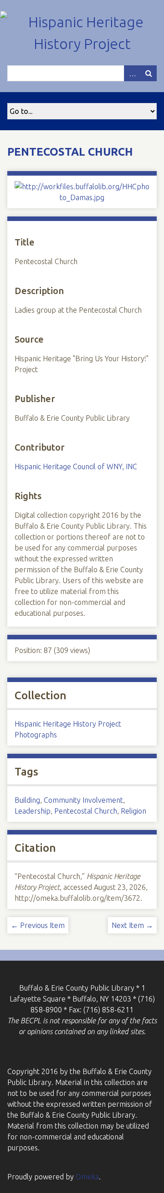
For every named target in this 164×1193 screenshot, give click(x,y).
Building (27, 800)
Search (148, 73)
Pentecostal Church (85, 811)
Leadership (33, 811)
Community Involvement (83, 800)
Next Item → (132, 925)
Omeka (87, 1177)
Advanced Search (132, 73)
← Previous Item (38, 925)
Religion (133, 811)
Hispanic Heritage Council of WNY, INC (76, 466)
